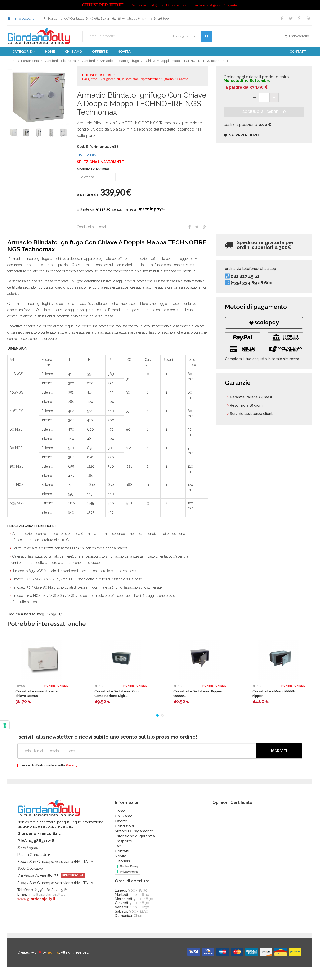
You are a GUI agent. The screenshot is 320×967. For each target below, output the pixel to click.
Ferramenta (30, 61)
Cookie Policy (129, 866)
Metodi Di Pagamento (134, 831)
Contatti (299, 51)
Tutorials (122, 861)
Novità (124, 51)
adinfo (53, 952)
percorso (70, 875)
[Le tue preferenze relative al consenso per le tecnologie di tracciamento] (5, 725)
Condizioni (124, 826)
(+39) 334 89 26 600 (251, 282)
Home (50, 51)
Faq (118, 846)
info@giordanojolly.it (47, 894)
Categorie (22, 51)
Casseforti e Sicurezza (60, 61)
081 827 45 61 (245, 276)
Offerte (100, 51)
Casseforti (88, 61)
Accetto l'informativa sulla (49, 765)
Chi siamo (73, 51)
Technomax (86, 154)
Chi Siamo (124, 816)
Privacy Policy (129, 871)
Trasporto (123, 841)
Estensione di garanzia (135, 836)
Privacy (72, 765)
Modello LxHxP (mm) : (93, 169)
